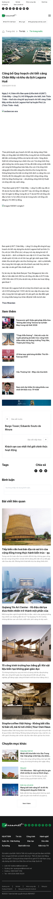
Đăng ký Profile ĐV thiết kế (27, 889)
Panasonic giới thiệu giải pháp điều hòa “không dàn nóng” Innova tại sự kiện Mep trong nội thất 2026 (33, 322)
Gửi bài (18, 2)
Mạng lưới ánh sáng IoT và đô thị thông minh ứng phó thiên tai (34, 789)
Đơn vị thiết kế (18, 4)
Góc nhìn (45, 841)
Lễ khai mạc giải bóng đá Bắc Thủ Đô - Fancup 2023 (32, 355)
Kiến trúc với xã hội (26, 785)
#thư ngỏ (22, 22)
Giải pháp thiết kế (26, 751)
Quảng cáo (5, 2)
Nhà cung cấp (31, 2)
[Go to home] (9, 15)
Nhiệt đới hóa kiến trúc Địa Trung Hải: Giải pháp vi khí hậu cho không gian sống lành (35, 754)
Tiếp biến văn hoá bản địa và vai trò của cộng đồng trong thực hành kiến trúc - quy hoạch (26, 553)
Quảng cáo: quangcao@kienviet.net (18, 868)
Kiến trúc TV (43, 846)
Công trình (30, 836)
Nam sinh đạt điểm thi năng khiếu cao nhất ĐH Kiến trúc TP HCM (32, 388)
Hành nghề (44, 836)
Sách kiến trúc (24, 846)
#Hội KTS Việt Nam (9, 22)
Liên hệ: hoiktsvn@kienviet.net (15, 866)
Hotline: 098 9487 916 (13, 871)
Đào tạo (30, 841)
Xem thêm (27, 803)
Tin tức (18, 836)
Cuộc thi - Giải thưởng (11, 841)
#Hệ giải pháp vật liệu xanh (37, 22)
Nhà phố (23, 768)
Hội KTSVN (6, 836)
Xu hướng (6, 846)
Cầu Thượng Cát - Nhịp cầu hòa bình (31, 372)
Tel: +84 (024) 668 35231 (14, 874)
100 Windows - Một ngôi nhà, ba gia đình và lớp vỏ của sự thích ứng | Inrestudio (35, 772)
